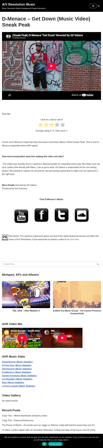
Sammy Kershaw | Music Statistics (19, 376)
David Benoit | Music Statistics (17, 362)
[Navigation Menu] (93, 6)
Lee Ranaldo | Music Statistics (17, 379)
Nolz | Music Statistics (13, 382)
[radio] (40, 125)
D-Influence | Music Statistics (16, 372)
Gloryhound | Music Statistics (17, 369)
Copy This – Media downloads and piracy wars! (24, 415)
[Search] (99, 6)
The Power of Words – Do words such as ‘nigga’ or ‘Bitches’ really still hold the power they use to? (48, 425)
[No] (99, 441)
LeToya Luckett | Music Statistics (18, 386)
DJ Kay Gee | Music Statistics (17, 365)
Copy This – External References (18, 420)
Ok (44, 444)
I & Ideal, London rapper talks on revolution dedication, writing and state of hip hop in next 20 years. (49, 430)
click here (74, 239)
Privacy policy (55, 444)
